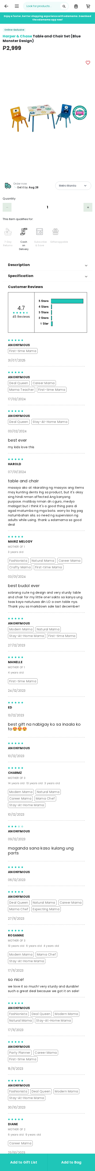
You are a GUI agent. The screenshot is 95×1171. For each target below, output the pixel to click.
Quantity (9, 198)
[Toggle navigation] (16, 6)
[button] (47, 265)
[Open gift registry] (76, 6)
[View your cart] (88, 6)
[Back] (6, 6)
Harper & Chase (17, 36)
